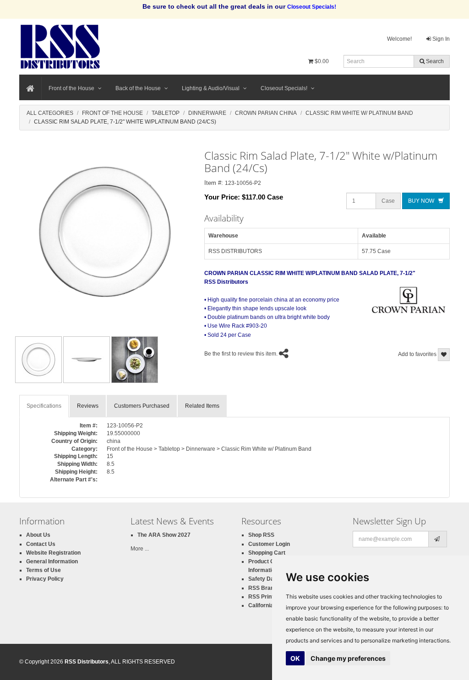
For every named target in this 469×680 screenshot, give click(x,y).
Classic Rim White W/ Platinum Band (359, 113)
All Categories (50, 113)
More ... (140, 548)
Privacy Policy (45, 579)
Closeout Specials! (284, 88)
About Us (38, 535)
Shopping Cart (266, 553)
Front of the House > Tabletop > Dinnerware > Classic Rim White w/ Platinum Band (209, 449)
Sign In (440, 39)
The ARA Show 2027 (164, 535)
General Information (52, 561)
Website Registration (53, 553)
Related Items (202, 406)
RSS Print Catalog (271, 597)
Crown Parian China (266, 113)
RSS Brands (264, 588)
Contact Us (40, 544)
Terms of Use (43, 570)
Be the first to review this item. (241, 354)
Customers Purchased (141, 406)
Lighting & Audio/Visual (211, 88)
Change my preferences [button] (348, 658)
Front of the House (71, 88)
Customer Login (269, 544)
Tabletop (166, 113)
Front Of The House (112, 113)
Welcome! (399, 39)
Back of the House (138, 88)
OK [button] (295, 658)
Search (434, 61)
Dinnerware (207, 113)
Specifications (44, 406)
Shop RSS (261, 535)
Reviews (87, 406)
